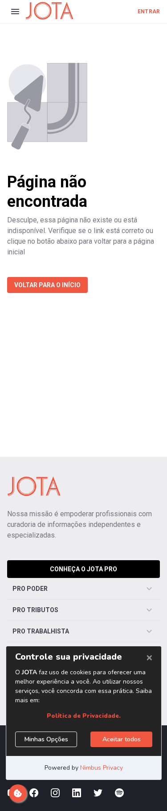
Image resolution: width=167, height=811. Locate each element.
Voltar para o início (47, 285)
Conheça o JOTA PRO (83, 569)
